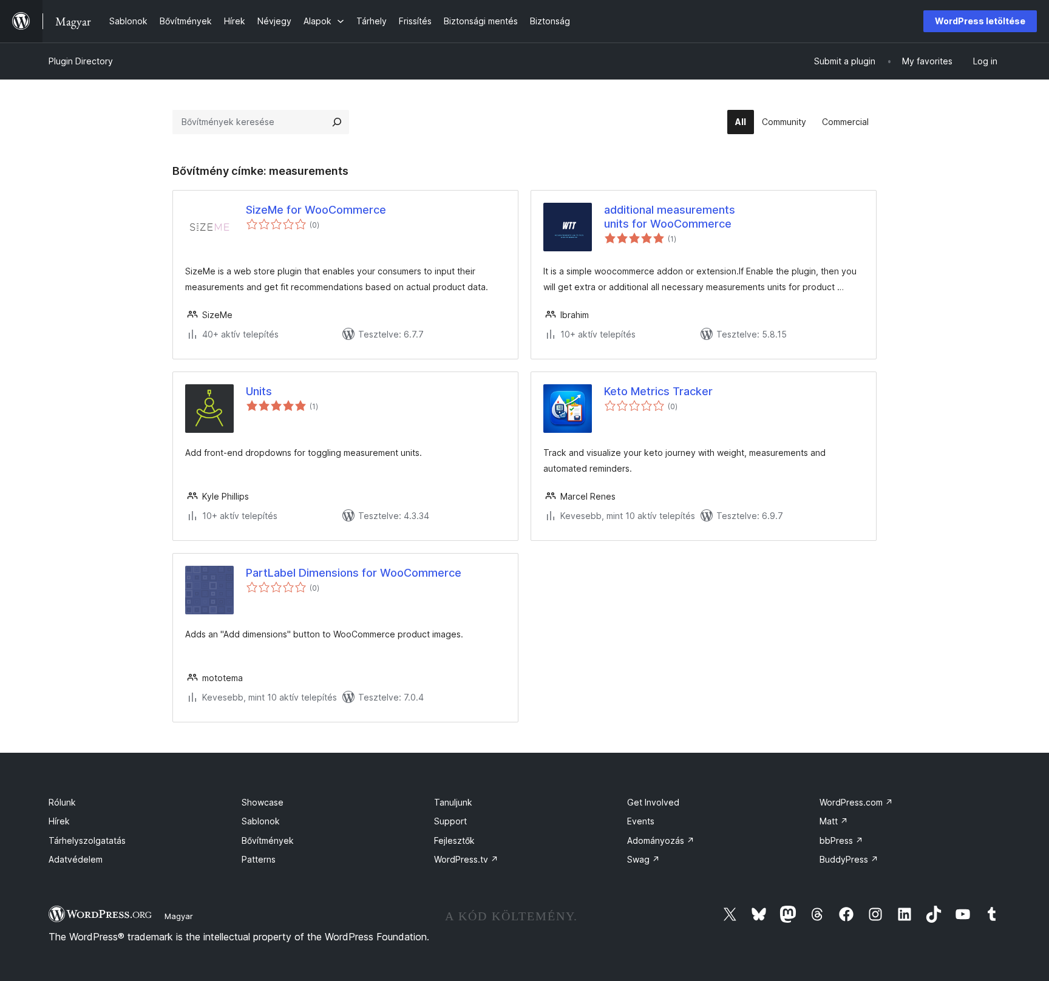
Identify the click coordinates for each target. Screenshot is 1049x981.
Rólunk (62, 802)
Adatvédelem (76, 859)
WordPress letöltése (980, 21)
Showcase (262, 802)
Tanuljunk (453, 802)
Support (450, 821)
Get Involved (653, 802)
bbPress (841, 840)
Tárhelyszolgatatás (87, 840)
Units (259, 391)
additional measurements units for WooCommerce (669, 216)
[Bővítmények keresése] (337, 122)
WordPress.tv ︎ (466, 859)
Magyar (179, 916)
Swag (643, 859)
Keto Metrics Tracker (658, 391)
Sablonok (261, 821)
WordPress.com (856, 802)
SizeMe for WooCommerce (316, 209)
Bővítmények (268, 840)
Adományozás (660, 840)
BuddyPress (849, 859)
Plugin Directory (81, 61)
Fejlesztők (454, 840)
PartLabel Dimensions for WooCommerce (353, 572)
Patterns (259, 859)
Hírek (59, 821)
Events (640, 821)
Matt (834, 821)
